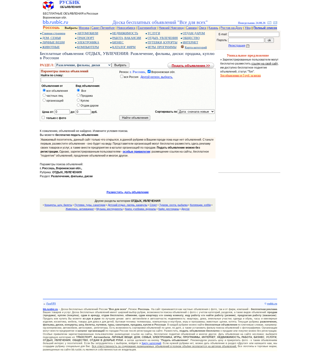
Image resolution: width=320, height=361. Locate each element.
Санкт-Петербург (103, 28)
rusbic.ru (272, 303)
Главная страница (53, 33)
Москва (84, 28)
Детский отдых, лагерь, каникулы (127, 205)
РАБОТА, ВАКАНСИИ (126, 38)
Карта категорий (196, 47)
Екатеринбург (147, 28)
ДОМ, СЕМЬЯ (51, 38)
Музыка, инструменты (109, 208)
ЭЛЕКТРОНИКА (88, 42)
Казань (213, 28)
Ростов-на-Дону (231, 28)
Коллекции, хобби (200, 205)
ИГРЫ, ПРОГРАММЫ (162, 47)
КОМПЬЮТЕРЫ (88, 47)
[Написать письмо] (275, 23)
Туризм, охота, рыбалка (173, 205)
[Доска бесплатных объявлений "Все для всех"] (55, 23)
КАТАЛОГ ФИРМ (124, 47)
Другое (185, 208)
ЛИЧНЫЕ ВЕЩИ (53, 42)
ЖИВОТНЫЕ (51, 47)
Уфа (248, 28)
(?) (247, 45)
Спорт (153, 205)
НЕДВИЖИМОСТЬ (125, 33)
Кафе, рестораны (168, 208)
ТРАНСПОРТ (85, 38)
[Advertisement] (128, 248)
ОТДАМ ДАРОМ (194, 33)
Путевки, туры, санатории (89, 205)
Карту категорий (151, 343)
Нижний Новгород (171, 28)
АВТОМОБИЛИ (87, 33)
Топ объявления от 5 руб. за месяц (240, 75)
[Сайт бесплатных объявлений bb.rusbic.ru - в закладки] (269, 23)
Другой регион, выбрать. (157, 77)
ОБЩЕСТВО (191, 38)
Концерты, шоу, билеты (58, 205)
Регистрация (236, 45)
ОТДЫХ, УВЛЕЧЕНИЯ (163, 38)
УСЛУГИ (154, 33)
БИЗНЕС (118, 42)
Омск (202, 28)
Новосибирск (126, 28)
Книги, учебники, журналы (140, 208)
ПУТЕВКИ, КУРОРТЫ (162, 42)
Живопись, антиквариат (80, 208)
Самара (191, 28)
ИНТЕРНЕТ (190, 42)
